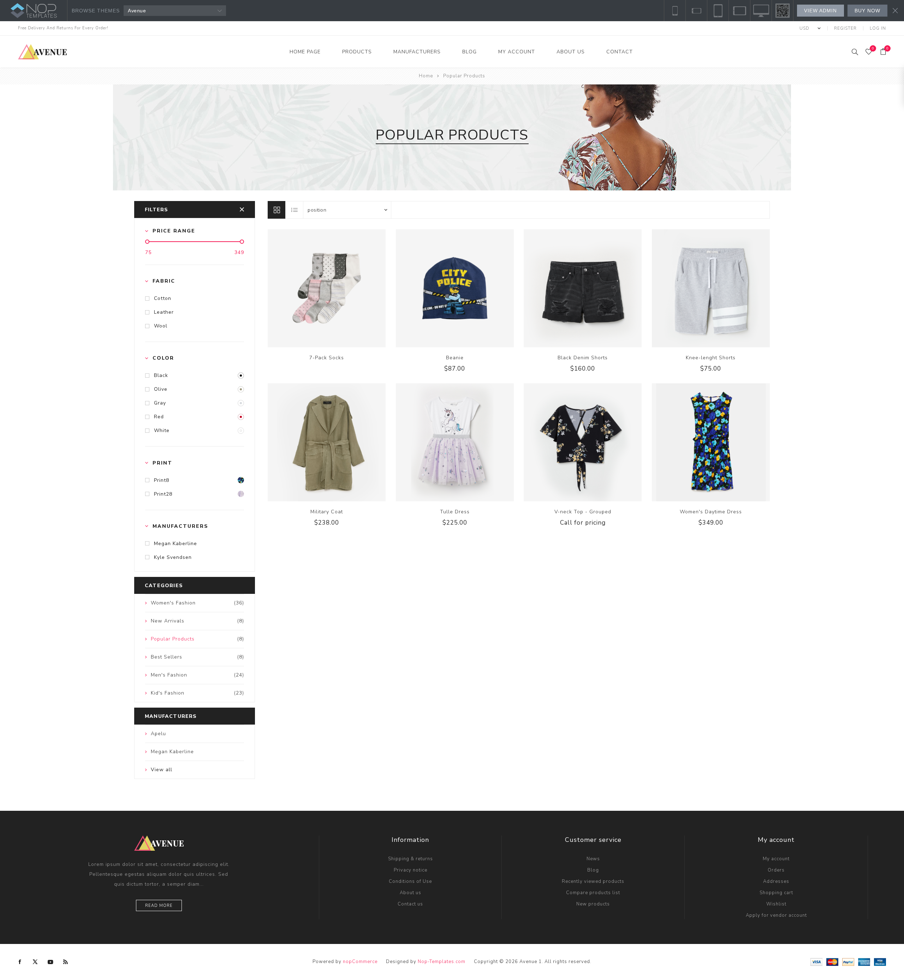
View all (161, 769)
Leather (164, 312)
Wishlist (776, 904)
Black (161, 375)
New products (593, 904)
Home (426, 76)
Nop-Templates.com (441, 961)
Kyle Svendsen (173, 557)
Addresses (776, 881)
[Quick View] (305, 288)
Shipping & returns (410, 859)
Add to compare (320, 288)
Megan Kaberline (175, 543)
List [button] (294, 210)
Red (159, 416)
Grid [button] (276, 210)
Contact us (410, 904)
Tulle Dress (455, 511)
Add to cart (348, 288)
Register (845, 28)
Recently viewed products (593, 881)
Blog (593, 870)
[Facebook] (20, 962)
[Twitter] (35, 962)
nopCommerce (360, 961)
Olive (160, 389)
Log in (878, 28)
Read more (159, 905)
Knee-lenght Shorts (711, 357)
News (593, 859)
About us (410, 893)
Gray (160, 403)
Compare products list (593, 893)
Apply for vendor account (776, 915)
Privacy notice (410, 870)
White (162, 430)
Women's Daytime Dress (711, 511)
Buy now (867, 10)
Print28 (163, 494)
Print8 (161, 480)
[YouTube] (50, 962)
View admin (820, 10)
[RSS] (65, 962)
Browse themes (96, 10)
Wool (160, 326)
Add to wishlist (334, 288)
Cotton (162, 298)
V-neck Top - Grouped (582, 511)
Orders (776, 870)
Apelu (158, 733)
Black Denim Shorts (583, 357)
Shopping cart (776, 893)
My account (776, 859)
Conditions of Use (410, 881)
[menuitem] (410, 858)
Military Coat (326, 511)
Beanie (455, 357)
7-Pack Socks (326, 357)
